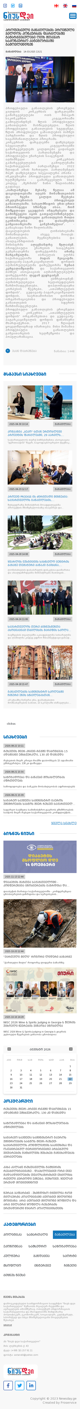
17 (21, 1079)
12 (40, 1075)
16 (11, 1079)
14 (60, 1075)
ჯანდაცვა (41, 1256)
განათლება (65, 1234)
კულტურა (11, 1256)
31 (21, 1087)
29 (70, 1083)
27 (50, 1083)
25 (30, 1083)
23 (11, 1083)
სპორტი (70, 1256)
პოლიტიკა (12, 1234)
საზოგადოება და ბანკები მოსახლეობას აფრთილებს (36, 1125)
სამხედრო (38, 1246)
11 (30, 1075)
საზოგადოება (65, 1246)
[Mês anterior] (9, 1049)
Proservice (69, 1402)
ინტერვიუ (42, 1265)
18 (30, 1079)
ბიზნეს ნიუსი (14, 1275)
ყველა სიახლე (64, 823)
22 (70, 1079)
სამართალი (37, 1234)
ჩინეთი (70, 1265)
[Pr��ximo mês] (71, 1049)
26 (40, 1083)
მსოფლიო (12, 1265)
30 (11, 1087)
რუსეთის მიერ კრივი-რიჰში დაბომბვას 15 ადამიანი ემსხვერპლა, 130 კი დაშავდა (37, 1110)
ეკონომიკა (12, 1246)
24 (21, 1083)
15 (70, 1075)
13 (50, 1075)
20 (50, 1079)
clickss (11, 723)
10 (21, 1075)
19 (40, 1079)
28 (60, 1083)
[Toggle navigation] (73, 16)
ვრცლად (7, 1325)
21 (60, 1079)
